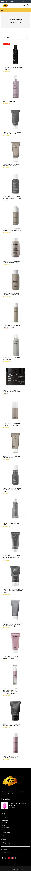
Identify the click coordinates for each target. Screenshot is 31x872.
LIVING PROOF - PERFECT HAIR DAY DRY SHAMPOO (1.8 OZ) (12, 197)
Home (10, 22)
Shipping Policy (6, 832)
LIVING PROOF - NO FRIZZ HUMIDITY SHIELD (11, 326)
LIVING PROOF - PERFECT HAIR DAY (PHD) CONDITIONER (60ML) (12, 557)
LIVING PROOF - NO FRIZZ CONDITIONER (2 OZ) (11, 165)
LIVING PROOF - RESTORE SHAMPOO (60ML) (11, 657)
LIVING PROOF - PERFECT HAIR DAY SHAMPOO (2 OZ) (12, 133)
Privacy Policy (5, 827)
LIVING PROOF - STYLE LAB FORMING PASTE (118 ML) (11, 724)
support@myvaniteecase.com (8, 844)
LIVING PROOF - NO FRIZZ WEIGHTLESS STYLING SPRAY (12, 229)
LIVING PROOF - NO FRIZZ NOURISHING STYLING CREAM (12, 294)
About (2, 1)
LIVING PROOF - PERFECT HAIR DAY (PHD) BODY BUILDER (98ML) (12, 490)
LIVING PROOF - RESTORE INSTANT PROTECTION (11, 757)
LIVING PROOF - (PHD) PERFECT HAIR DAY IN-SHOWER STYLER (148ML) (13, 591)
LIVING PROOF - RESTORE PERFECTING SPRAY (11, 100)
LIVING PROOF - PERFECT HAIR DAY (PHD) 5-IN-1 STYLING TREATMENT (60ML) (12, 624)
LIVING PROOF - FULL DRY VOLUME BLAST (11, 358)
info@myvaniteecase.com (7, 842)
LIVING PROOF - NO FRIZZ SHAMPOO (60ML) (11, 456)
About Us (4, 817)
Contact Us (13, 1)
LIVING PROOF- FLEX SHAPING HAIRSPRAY (12, 68)
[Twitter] (6, 858)
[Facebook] (2, 858)
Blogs (3, 835)
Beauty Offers (5, 822)
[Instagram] (12, 858)
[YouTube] (16, 858)
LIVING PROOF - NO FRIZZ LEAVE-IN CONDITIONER (11, 261)
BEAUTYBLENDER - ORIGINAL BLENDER (18, 804)
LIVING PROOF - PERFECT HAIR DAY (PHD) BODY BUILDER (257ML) (12, 523)
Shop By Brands (6, 830)
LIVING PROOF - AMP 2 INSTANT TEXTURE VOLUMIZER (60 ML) (12, 392)
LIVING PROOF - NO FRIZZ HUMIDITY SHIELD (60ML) (11, 424)
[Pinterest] (9, 858)
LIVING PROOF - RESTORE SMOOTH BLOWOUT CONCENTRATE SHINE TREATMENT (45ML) (11, 691)
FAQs (7, 1)
